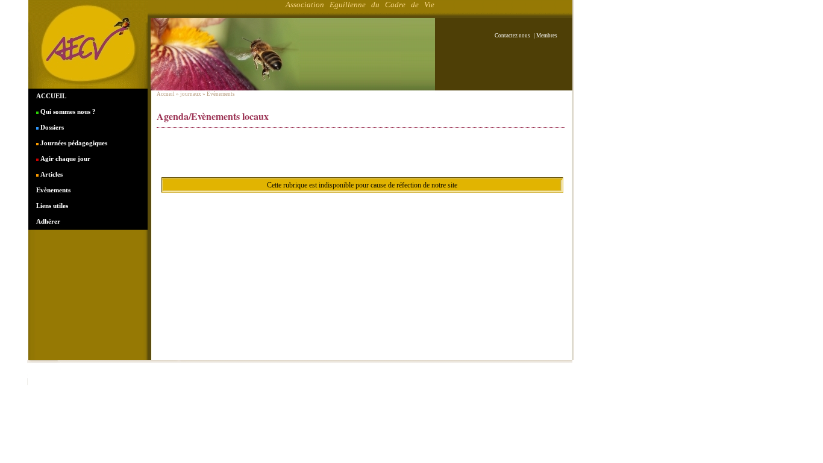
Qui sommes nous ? (67, 111)
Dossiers (51, 127)
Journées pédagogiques (73, 142)
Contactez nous (514, 36)
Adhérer (48, 221)
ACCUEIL (51, 95)
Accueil (166, 94)
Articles (51, 174)
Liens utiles (52, 205)
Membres (546, 36)
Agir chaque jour (64, 158)
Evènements (53, 190)
